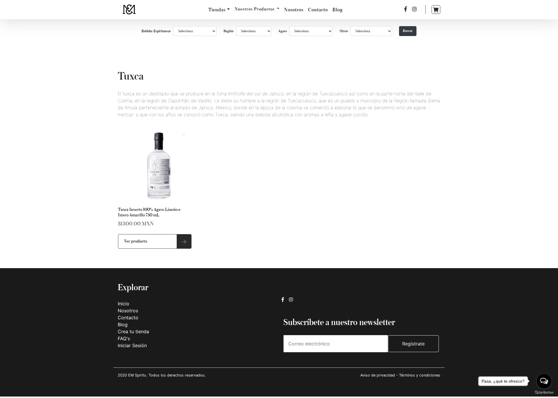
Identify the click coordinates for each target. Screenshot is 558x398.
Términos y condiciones (419, 375)
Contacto (318, 10)
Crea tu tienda (133, 331)
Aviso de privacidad (378, 375)
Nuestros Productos (255, 9)
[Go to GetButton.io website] (544, 392)
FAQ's (124, 338)
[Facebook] (406, 9)
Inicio (123, 303)
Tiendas (217, 10)
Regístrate (413, 344)
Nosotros (293, 10)
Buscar (408, 30)
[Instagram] (414, 9)
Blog (337, 10)
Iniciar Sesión (132, 345)
